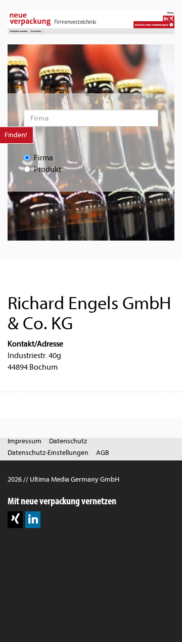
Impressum (24, 441)
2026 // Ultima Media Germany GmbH (63, 479)
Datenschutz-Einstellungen (48, 452)
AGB (102, 452)
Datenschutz (68, 441)
